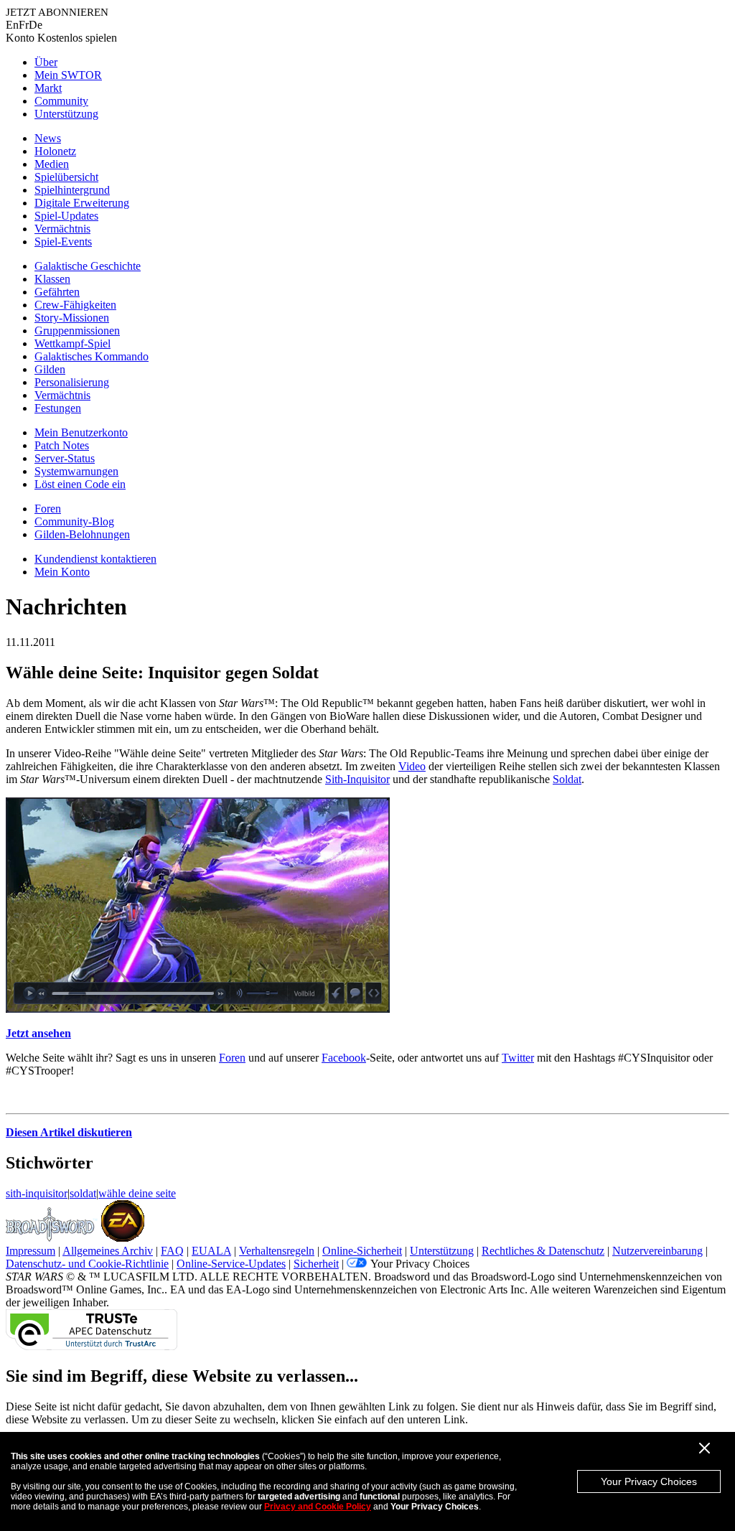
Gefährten (57, 292)
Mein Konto (62, 572)
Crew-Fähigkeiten (75, 305)
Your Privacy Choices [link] (419, 1264)
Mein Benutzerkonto (81, 432)
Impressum (30, 1251)
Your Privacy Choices (649, 1481)
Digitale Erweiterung (81, 203)
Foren (47, 508)
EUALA (211, 1251)
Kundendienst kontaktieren (95, 559)
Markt (48, 88)
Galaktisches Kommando (91, 356)
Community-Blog (74, 521)
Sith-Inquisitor (357, 779)
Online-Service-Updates (231, 1264)
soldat (83, 1193)
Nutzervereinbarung (657, 1251)
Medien (51, 164)
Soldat (567, 779)
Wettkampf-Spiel (72, 343)
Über (45, 62)
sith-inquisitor (36, 1193)
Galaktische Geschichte (87, 266)
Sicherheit (316, 1264)
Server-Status (64, 458)
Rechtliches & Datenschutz (543, 1251)
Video (412, 766)
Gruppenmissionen (77, 330)
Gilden (49, 369)
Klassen (52, 279)
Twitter (518, 1058)
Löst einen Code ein (80, 484)
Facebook (344, 1058)
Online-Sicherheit (362, 1251)
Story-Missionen (71, 318)
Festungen (57, 408)
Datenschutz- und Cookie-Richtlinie (87, 1264)
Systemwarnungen (76, 471)
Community (61, 101)
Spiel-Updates (66, 216)
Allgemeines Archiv (107, 1251)
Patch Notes (61, 445)
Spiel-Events (63, 241)
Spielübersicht (66, 177)
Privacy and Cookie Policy (317, 1507)
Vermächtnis (62, 229)
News (47, 138)
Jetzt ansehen (38, 1033)
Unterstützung (66, 114)
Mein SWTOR (68, 75)
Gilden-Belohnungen (82, 534)
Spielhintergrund (72, 190)
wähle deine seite (137, 1193)
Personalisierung (71, 382)
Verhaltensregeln (276, 1251)
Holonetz (55, 151)
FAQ (172, 1251)
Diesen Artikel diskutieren (69, 1132)
